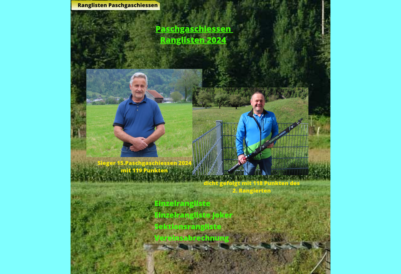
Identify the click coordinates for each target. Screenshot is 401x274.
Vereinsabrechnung (191, 237)
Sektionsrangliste (187, 226)
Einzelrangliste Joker (193, 215)
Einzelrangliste (182, 203)
